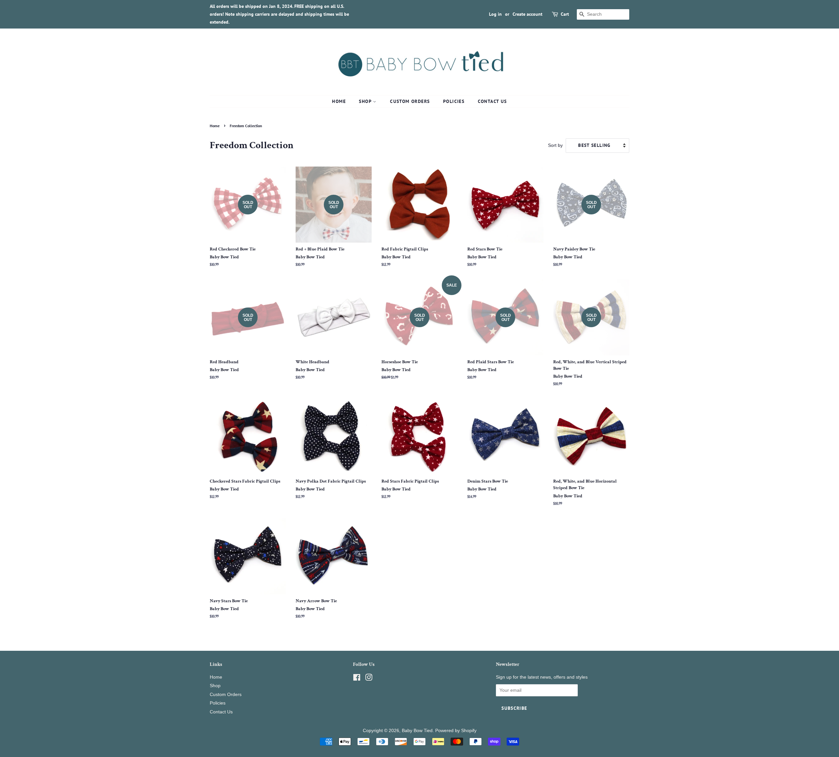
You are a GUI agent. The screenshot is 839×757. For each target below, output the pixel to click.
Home (339, 101)
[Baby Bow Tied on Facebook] (357, 678)
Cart (565, 14)
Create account (527, 14)
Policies (453, 101)
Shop (366, 101)
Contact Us (492, 101)
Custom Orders (410, 101)
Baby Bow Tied (417, 730)
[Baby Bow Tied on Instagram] (368, 678)
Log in (495, 14)
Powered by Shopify (456, 730)
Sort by (555, 145)
